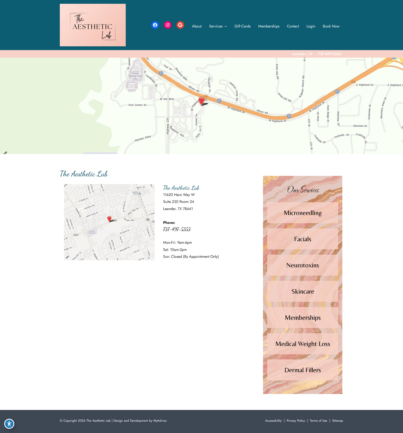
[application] (224, 26)
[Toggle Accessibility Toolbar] (9, 424)
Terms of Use (318, 420)
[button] (302, 212)
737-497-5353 (177, 229)
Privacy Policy (296, 420)
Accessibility (273, 420)
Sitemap (337, 420)
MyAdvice (159, 420)
